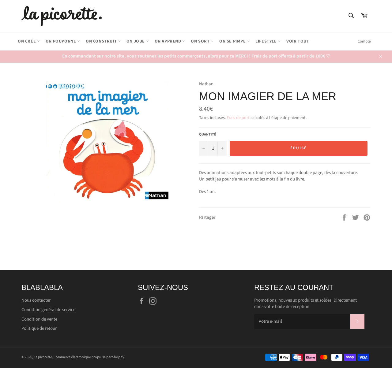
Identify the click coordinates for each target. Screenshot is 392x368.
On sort (201, 41)
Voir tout (297, 41)
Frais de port (238, 118)
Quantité (207, 134)
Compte (364, 41)
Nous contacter (36, 300)
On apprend (169, 41)
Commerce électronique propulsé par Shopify (89, 357)
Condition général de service (48, 310)
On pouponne (61, 41)
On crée (27, 41)
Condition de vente (39, 319)
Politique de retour (39, 328)
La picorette (43, 357)
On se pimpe (233, 41)
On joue (136, 41)
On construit (102, 41)
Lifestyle (266, 41)
